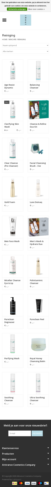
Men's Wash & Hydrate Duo (36, 242)
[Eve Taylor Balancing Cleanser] (38, 70)
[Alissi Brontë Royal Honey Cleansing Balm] (38, 344)
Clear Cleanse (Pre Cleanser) (11, 164)
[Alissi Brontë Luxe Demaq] (38, 188)
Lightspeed (16, 479)
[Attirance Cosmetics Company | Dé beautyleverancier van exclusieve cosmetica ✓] (30, 19)
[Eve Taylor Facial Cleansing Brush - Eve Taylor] (38, 149)
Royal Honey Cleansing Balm (37, 360)
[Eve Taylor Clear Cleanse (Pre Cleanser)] (12, 149)
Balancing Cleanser (35, 86)
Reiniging (22, 39)
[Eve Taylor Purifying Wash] (12, 344)
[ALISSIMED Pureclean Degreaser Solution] (12, 305)
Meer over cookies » (36, 9)
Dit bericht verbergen (17, 9)
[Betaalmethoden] (14, 483)
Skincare (12, 39)
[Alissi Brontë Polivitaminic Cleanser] (38, 266)
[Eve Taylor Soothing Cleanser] (12, 383)
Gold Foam (9, 202)
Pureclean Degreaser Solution (9, 321)
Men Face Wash (12, 241)
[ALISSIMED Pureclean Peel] (38, 305)
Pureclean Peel (37, 319)
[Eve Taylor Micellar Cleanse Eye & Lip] (12, 266)
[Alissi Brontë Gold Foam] (12, 188)
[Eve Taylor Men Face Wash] (12, 227)
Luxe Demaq (36, 202)
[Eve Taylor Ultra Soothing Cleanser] (38, 383)
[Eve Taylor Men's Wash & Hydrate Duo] (38, 227)
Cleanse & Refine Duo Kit (38, 125)
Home (4, 39)
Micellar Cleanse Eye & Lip (12, 282)
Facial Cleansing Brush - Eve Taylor (38, 164)
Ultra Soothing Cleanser (37, 399)
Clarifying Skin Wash (11, 125)
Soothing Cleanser (8, 399)
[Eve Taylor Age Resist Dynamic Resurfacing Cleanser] (12, 70)
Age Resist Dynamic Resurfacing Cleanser (10, 86)
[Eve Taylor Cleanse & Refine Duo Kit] (38, 110)
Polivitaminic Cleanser (36, 282)
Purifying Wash (11, 358)
